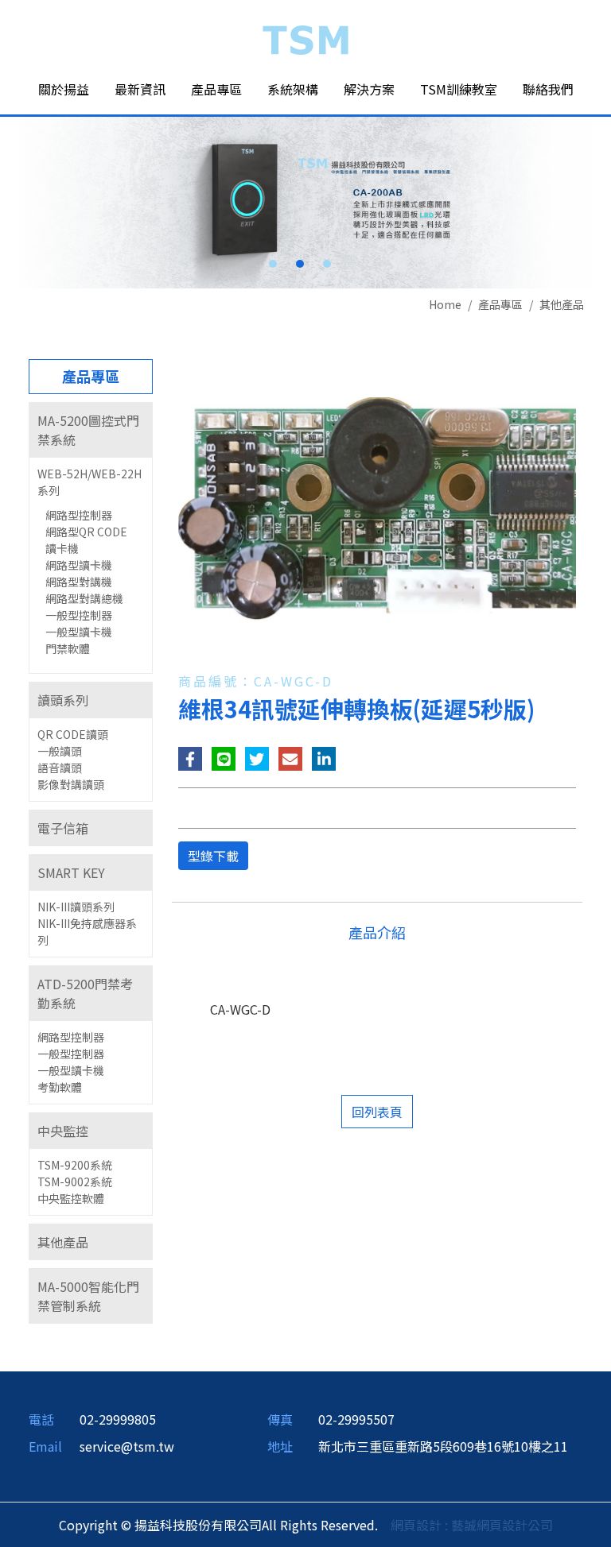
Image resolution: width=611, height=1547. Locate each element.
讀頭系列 (62, 700)
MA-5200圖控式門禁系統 (88, 430)
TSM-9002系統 (74, 1181)
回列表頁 (377, 1111)
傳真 (280, 1419)
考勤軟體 (59, 1087)
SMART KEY (71, 872)
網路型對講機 (78, 582)
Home (445, 304)
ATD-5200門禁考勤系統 (85, 993)
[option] (305, 202)
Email (45, 1446)
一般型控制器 (78, 615)
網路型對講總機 (84, 598)
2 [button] (300, 264)
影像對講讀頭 (70, 784)
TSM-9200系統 (74, 1165)
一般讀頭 (59, 751)
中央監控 (62, 1130)
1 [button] (273, 264)
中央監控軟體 (70, 1198)
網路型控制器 (78, 515)
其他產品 (561, 304)
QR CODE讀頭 (72, 734)
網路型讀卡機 (78, 565)
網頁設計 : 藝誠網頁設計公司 (472, 1524)
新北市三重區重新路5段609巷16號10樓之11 (443, 1446)
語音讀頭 (59, 767)
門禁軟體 (67, 648)
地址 (280, 1446)
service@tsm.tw (127, 1446)
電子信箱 (62, 827)
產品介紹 (377, 932)
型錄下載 (213, 855)
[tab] (91, 430)
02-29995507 (356, 1419)
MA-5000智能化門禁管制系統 (88, 1296)
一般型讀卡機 (78, 632)
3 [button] (327, 264)
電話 (41, 1419)
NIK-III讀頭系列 (76, 907)
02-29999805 (118, 1419)
